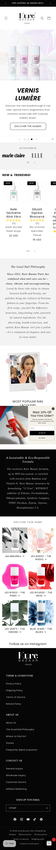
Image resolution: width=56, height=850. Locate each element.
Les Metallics (13, 556)
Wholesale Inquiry (16, 775)
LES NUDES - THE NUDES (41, 558)
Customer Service (16, 782)
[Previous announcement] (5, 3)
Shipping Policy (14, 690)
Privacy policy (40, 834)
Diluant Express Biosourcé (37, 213)
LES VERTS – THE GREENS (15, 630)
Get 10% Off (42, 433)
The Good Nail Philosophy (20, 729)
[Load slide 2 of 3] (28, 139)
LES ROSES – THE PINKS (15, 594)
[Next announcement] (50, 3)
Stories (10, 743)
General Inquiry (14, 768)
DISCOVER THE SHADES (28, 126)
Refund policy (25, 834)
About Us (11, 722)
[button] (6, 18)
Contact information (29, 844)
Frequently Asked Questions (21, 749)
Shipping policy (39, 839)
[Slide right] (34, 162)
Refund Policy (13, 703)
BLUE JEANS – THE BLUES (41, 630)
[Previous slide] (19, 139)
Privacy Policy (13, 683)
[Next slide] (36, 139)
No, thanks (42, 438)
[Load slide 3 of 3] (31, 139)
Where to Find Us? (16, 736)
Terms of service (21, 839)
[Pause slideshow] (52, 139)
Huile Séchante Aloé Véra (13, 213)
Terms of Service (15, 697)
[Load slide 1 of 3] (24, 139)
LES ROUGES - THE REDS (41, 594)
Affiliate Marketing (16, 788)
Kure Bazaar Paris (26, 831)
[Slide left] (21, 162)
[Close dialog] (53, 408)
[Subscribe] (46, 808)
